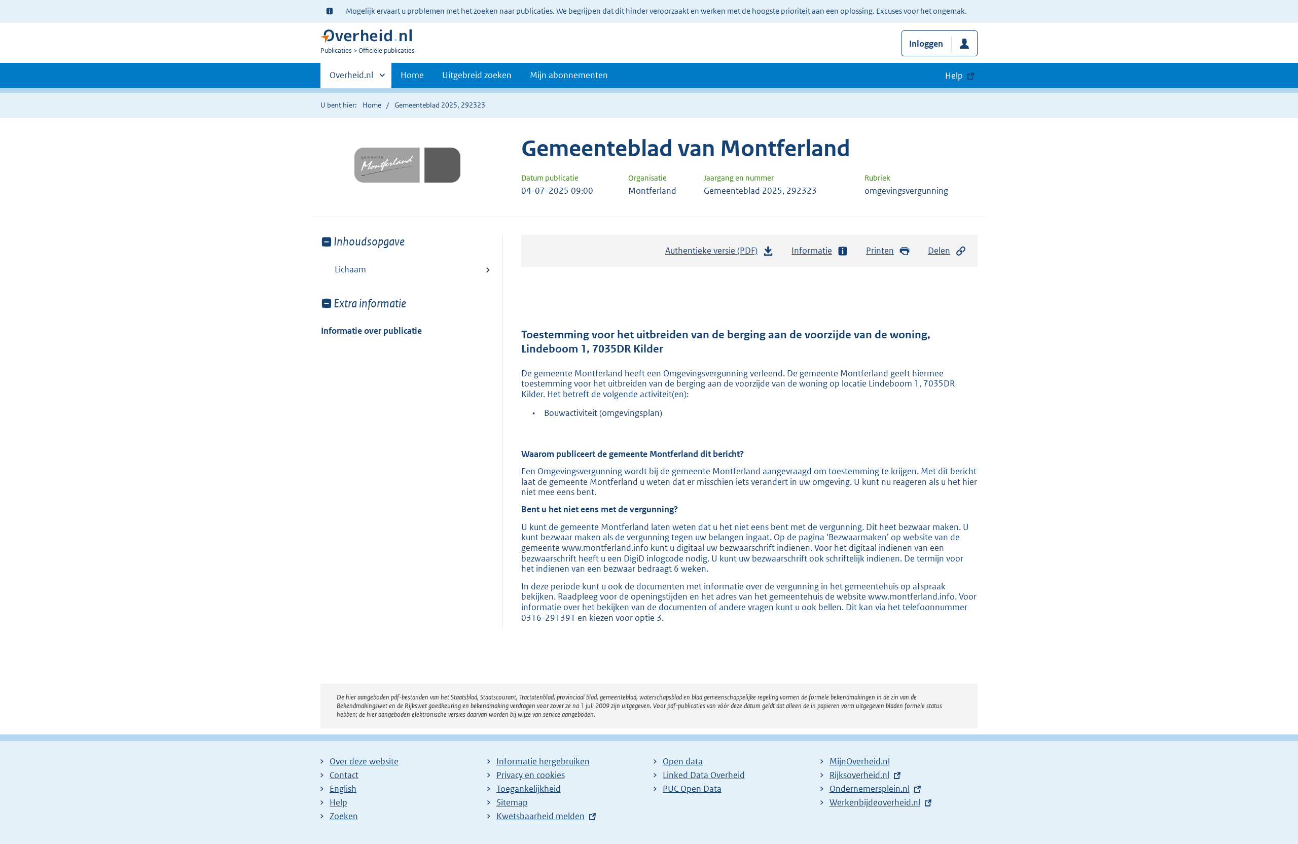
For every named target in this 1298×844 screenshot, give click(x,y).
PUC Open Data (692, 788)
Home (412, 75)
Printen (880, 250)
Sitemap (512, 802)
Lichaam (350, 269)
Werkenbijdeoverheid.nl (875, 802)
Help (338, 802)
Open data (683, 761)
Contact (344, 775)
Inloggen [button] (926, 43)
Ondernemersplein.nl (870, 788)
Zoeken (344, 816)
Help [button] (954, 75)
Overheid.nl (351, 78)
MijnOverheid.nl (860, 761)
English (343, 788)
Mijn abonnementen (569, 75)
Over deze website (364, 761)
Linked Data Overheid (704, 775)
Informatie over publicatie (371, 330)
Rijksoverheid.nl (859, 775)
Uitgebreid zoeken (477, 75)
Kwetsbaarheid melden (540, 816)
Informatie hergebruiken (543, 761)
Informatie (811, 250)
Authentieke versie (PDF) (714, 253)
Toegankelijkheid (528, 788)
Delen (939, 250)
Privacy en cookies (530, 775)
